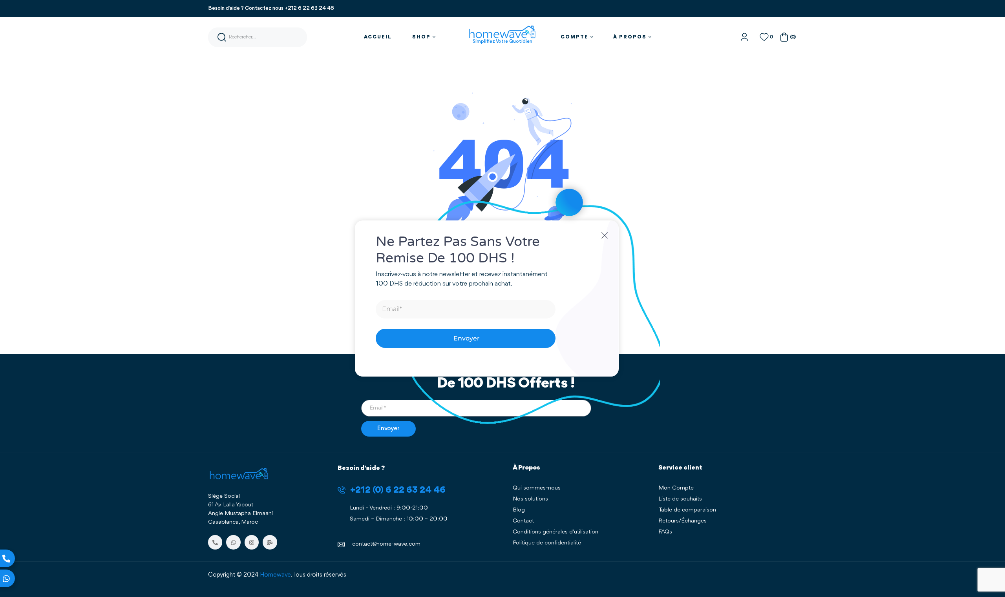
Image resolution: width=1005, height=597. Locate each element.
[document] (502, 298)
